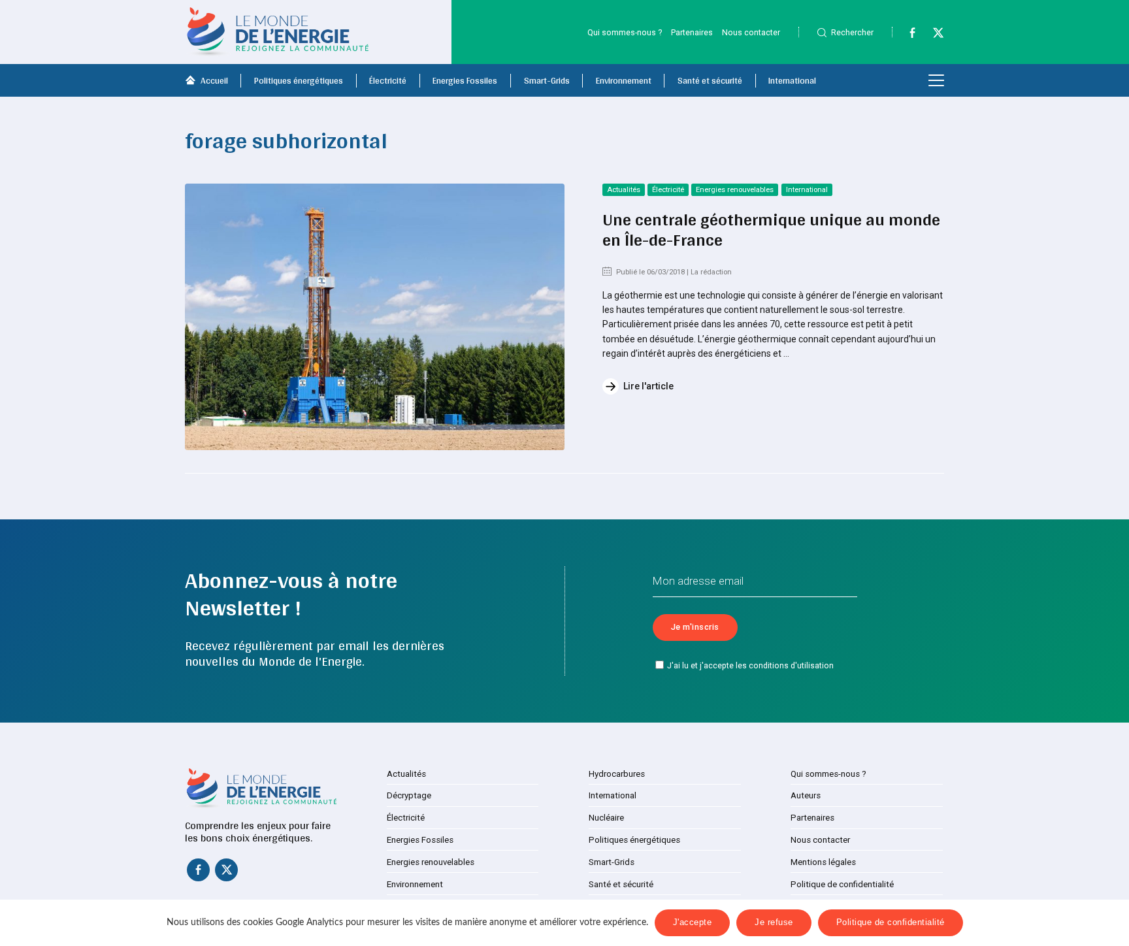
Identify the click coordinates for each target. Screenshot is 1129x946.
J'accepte (692, 922)
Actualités (623, 190)
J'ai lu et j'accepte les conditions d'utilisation (750, 665)
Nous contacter (751, 32)
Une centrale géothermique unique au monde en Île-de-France (771, 229)
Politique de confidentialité (842, 884)
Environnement (623, 80)
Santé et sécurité (710, 80)
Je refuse (774, 922)
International (792, 80)
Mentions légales (823, 862)
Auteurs (806, 795)
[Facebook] (906, 35)
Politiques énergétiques (298, 80)
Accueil (214, 80)
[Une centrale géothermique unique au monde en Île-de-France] (374, 317)
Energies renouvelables (735, 190)
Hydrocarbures (617, 774)
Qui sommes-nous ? (624, 32)
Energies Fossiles (465, 80)
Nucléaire (606, 818)
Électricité (387, 80)
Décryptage (409, 795)
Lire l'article (648, 386)
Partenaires (692, 32)
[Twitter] (932, 35)
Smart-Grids (547, 80)
